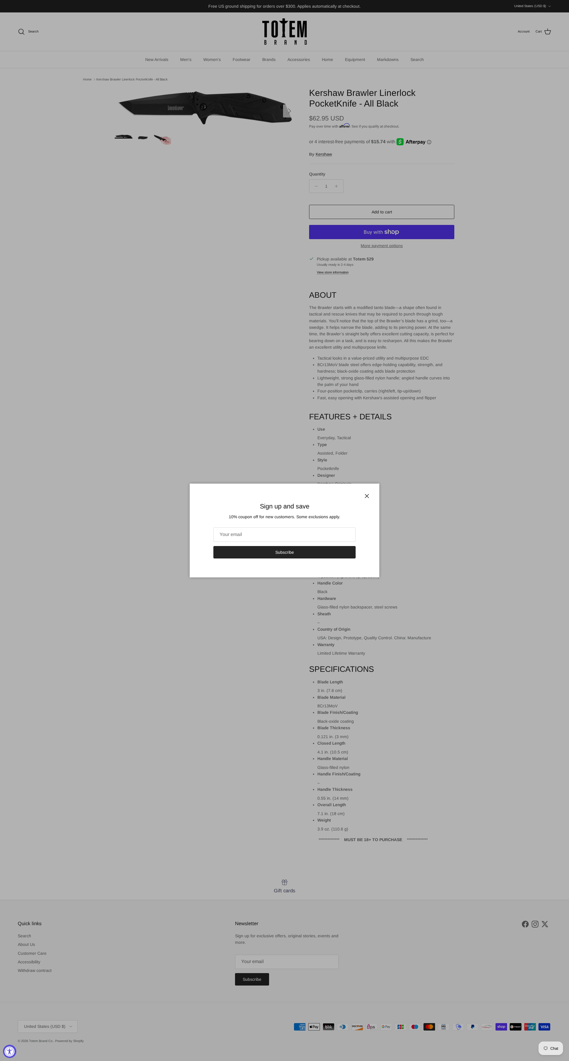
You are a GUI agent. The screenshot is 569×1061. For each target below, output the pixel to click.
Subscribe (284, 552)
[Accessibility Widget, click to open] (9, 1051)
